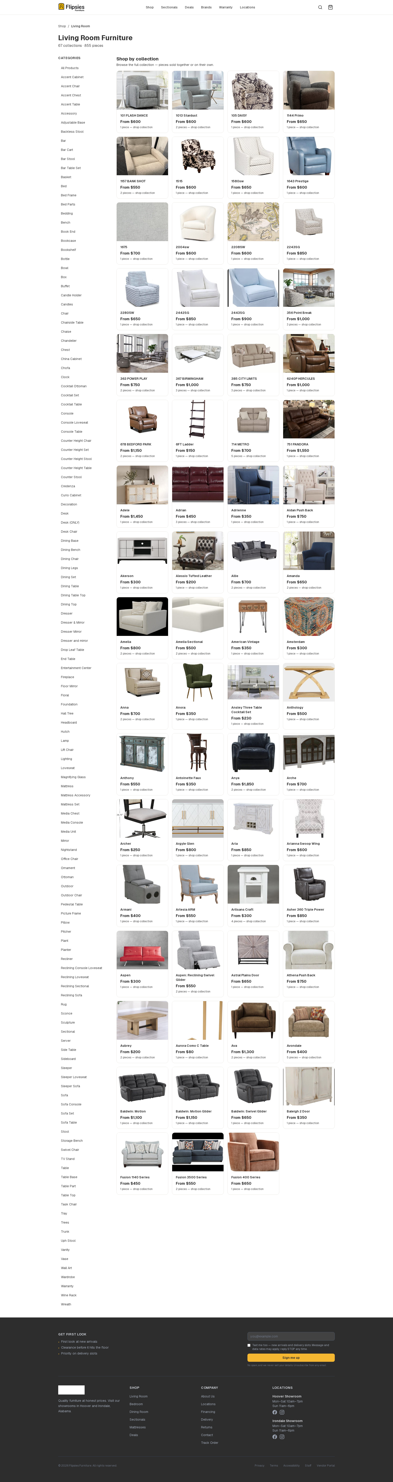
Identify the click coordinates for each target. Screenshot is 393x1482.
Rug (64, 1004)
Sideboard (68, 1059)
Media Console (72, 822)
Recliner (67, 959)
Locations (247, 7)
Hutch (65, 732)
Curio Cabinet (71, 495)
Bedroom (136, 1404)
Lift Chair (67, 750)
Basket (66, 177)
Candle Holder (71, 295)
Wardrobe (68, 1277)
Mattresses (138, 1427)
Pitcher (66, 932)
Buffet (65, 286)
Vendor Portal (326, 1465)
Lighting (66, 759)
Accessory (69, 113)
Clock (65, 377)
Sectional (68, 1032)
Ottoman (67, 877)
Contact (207, 1435)
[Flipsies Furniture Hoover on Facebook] (274, 1412)
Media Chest (70, 813)
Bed (64, 186)
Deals (189, 7)
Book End (68, 232)
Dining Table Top (73, 595)
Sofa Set (67, 1113)
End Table (68, 659)
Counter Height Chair (76, 441)
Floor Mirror (69, 686)
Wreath (66, 1304)
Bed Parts (68, 204)
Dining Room (139, 1412)
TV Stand (68, 1159)
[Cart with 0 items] (330, 7)
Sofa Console (71, 1104)
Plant (64, 941)
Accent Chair (70, 86)
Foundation (69, 704)
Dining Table (70, 586)
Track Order (209, 1443)
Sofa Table (69, 1122)
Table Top (68, 1195)
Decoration (69, 504)
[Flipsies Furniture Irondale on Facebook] (274, 1437)
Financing (208, 1412)
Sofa (64, 1095)
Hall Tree (67, 713)
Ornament (68, 868)
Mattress (67, 786)
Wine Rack (69, 1295)
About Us (208, 1396)
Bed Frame (68, 195)
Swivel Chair (70, 1150)
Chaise (66, 332)
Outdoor (67, 886)
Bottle (65, 259)
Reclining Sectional (75, 986)
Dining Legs (69, 568)
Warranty (226, 7)
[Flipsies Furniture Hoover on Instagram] (282, 1412)
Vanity (65, 1250)
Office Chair (69, 859)
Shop (150, 7)
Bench (65, 222)
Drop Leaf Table (72, 650)
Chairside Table (72, 322)
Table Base (69, 1177)
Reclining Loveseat (75, 977)
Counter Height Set (75, 450)
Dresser (67, 613)
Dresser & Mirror (73, 622)
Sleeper (66, 1068)
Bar (63, 141)
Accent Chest (71, 95)
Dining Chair (70, 559)
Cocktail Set (70, 395)
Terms (274, 1465)
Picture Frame (71, 913)
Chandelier (69, 341)
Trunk (65, 1232)
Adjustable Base (73, 122)
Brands (206, 7)
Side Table (68, 1050)
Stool (65, 1132)
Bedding (67, 213)
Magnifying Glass (73, 777)
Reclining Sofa (71, 995)
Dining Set (68, 577)
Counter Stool (71, 477)
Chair (65, 313)
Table (65, 1168)
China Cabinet (71, 359)
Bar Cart (67, 150)
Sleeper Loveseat (74, 1077)
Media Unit (68, 832)
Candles (67, 304)
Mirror (65, 841)
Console (67, 413)
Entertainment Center (76, 668)
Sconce (66, 1013)
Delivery (207, 1419)
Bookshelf (68, 250)
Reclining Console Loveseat (81, 968)
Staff (308, 1465)
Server (66, 1041)
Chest (65, 350)
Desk (65, 513)
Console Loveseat (74, 422)
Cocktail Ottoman (74, 386)
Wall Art (66, 1268)
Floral (65, 695)
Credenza (68, 486)
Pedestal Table (72, 904)
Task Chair (69, 1204)
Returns (206, 1427)
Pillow (65, 922)
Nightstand (69, 850)
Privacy (259, 1465)
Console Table (71, 432)
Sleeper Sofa (70, 1086)
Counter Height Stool (76, 459)
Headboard (69, 722)
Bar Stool (68, 159)
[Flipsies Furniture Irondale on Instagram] (282, 1437)
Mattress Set (70, 804)
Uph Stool (68, 1241)
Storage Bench (72, 1141)
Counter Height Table (76, 468)
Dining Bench (70, 550)
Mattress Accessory (76, 795)
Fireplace (67, 677)
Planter (66, 950)
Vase (64, 1259)
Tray (64, 1213)
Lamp (65, 741)
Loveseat (68, 768)
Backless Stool (72, 132)
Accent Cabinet (72, 77)
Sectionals (169, 7)
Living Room (139, 1396)
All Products (70, 68)
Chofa (65, 368)
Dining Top (69, 604)
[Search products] (320, 7)
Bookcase (68, 241)
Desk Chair (69, 532)
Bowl (64, 268)
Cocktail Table (71, 404)
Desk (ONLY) (70, 522)
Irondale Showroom (287, 1421)
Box (64, 277)
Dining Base (69, 541)
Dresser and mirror (74, 641)
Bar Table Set (71, 168)
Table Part (68, 1186)
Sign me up (291, 1358)
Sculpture (68, 1022)
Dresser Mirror (71, 632)
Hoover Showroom (287, 1396)
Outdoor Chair (71, 895)
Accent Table (70, 104)
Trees (65, 1222)
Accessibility (291, 1465)
